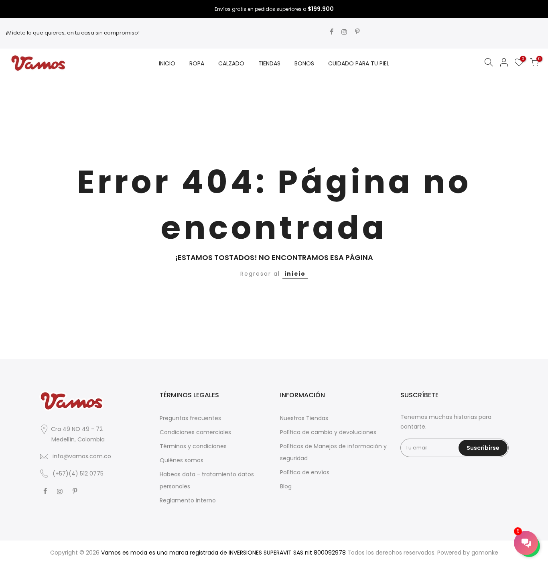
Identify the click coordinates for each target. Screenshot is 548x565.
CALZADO (231, 63)
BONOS (304, 63)
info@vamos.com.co (82, 456)
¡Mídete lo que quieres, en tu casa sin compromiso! (73, 33)
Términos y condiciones (193, 446)
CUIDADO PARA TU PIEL (358, 63)
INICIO (167, 63)
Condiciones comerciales (195, 432)
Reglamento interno (188, 500)
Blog (286, 486)
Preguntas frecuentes (190, 418)
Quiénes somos (181, 460)
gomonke (484, 553)
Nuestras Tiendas (304, 418)
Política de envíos (304, 472)
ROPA (196, 63)
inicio (295, 274)
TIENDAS (269, 63)
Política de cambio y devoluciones (328, 432)
